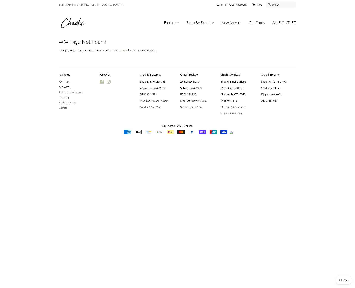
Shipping (64, 97)
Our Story (64, 81)
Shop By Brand (199, 22)
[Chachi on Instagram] (108, 82)
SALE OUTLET (284, 22)
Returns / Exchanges (71, 92)
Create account (238, 4)
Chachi (188, 125)
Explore (170, 22)
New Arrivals (231, 22)
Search (63, 107)
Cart (259, 4)
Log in (220, 4)
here (124, 50)
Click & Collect (67, 102)
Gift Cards (257, 22)
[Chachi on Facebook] (101, 82)
